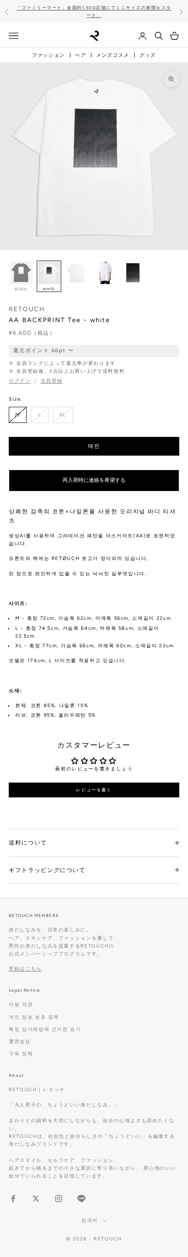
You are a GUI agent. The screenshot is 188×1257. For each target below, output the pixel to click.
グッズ (147, 55)
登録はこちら (25, 969)
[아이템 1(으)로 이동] (77, 273)
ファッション (48, 55)
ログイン (20, 381)
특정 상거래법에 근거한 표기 (45, 1029)
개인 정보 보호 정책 (34, 1017)
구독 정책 (21, 1054)
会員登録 (52, 381)
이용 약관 (21, 1004)
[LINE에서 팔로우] (81, 1198)
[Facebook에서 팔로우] (13, 1198)
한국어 (89, 1220)
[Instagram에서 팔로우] (58, 1198)
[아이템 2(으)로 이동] (105, 273)
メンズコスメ (112, 55)
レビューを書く (94, 789)
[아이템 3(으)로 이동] (133, 273)
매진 (94, 446)
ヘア (80, 55)
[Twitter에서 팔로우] (35, 1198)
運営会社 (20, 1041)
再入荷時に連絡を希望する (94, 480)
